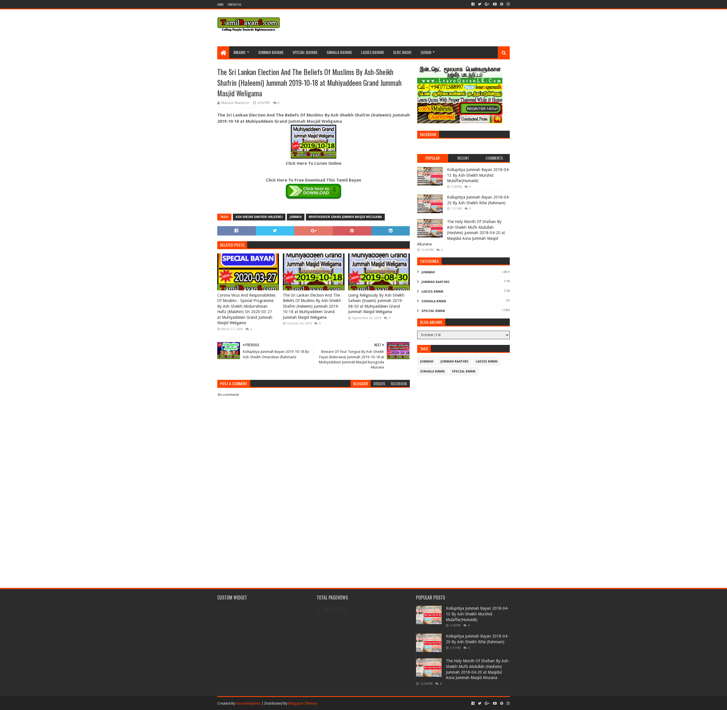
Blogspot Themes (302, 703)
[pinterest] (501, 4)
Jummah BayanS (270, 52)
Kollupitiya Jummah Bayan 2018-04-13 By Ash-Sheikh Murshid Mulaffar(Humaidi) (478, 175)
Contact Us (234, 4)
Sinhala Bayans (339, 52)
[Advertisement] (313, 532)
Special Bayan (433, 311)
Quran (426, 52)
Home (220, 4)
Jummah (296, 216)
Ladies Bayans (372, 52)
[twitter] (479, 4)
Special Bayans (305, 52)
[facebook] (473, 4)
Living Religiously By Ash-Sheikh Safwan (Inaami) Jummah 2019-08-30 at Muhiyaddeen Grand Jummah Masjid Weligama (376, 303)
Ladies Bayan (432, 291)
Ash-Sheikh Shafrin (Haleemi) (259, 216)
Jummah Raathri (435, 282)
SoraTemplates (248, 703)
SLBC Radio (402, 52)
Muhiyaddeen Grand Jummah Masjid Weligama (345, 216)
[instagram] (507, 4)
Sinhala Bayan (433, 301)
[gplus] (487, 4)
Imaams (239, 52)
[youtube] (495, 4)
